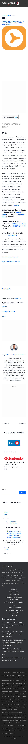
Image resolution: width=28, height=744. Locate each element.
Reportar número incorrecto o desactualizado (14, 612)
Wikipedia (16, 205)
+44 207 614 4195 (18, 226)
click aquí (18, 298)
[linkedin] (9, 567)
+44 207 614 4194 (19, 224)
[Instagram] (6, 567)
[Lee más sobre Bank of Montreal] (14, 442)
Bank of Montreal (10, 452)
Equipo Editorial (14, 594)
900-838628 (12, 235)
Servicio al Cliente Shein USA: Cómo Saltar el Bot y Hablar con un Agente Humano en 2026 (12, 634)
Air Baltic (4, 306)
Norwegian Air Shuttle (8, 311)
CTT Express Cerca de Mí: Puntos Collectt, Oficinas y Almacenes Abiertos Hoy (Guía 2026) (13, 625)
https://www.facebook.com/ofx (11, 261)
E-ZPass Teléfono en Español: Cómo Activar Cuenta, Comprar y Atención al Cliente (13, 651)
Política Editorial (14, 599)
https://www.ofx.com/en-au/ (10, 257)
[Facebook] (4, 567)
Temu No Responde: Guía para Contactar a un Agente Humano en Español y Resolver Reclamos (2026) (14, 642)
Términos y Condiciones (14, 607)
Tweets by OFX (6, 289)
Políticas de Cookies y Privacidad (14, 602)
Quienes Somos (14, 592)
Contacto (14, 615)
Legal (14, 605)
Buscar (3, 489)
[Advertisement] (14, 66)
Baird (3, 316)
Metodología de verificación (14, 597)
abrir (16, 117)
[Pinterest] (12, 567)
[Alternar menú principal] (25, 3)
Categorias (14, 589)
